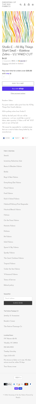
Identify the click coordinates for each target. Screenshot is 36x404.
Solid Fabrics (8, 242)
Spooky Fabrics (9, 253)
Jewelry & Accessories (11, 316)
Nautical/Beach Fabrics (12, 209)
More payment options (18, 93)
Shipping (5, 63)
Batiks (6, 172)
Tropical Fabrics (9, 263)
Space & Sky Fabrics (11, 247)
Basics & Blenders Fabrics (13, 166)
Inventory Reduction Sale (13, 161)
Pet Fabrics (8, 236)
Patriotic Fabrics (9, 226)
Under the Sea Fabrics (12, 269)
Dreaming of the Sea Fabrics (9, 4)
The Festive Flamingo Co (13, 326)
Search (6, 155)
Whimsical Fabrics (11, 274)
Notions (6, 215)
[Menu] (33, 4)
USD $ (17, 377)
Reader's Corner (9, 321)
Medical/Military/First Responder (16, 204)
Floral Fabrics (9, 188)
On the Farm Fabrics (11, 220)
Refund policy (9, 285)
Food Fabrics (8, 193)
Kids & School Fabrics (11, 199)
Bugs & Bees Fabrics (11, 177)
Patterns (7, 231)
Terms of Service (9, 280)
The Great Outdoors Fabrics (14, 258)
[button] (14, 61)
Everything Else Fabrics (12, 182)
